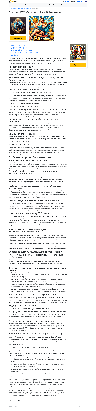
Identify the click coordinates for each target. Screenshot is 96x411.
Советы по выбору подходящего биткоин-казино (24, 52)
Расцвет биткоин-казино (18, 45)
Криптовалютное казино (32, 5)
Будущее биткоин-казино (18, 54)
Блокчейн (51, 5)
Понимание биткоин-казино (19, 47)
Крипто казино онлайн (17, 5)
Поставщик (64, 5)
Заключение (14, 55)
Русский (67, 1)
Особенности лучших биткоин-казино (21, 49)
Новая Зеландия (80, 1)
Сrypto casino (12, 8)
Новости (44, 5)
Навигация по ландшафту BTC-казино (21, 50)
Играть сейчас (18, 38)
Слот (58, 5)
